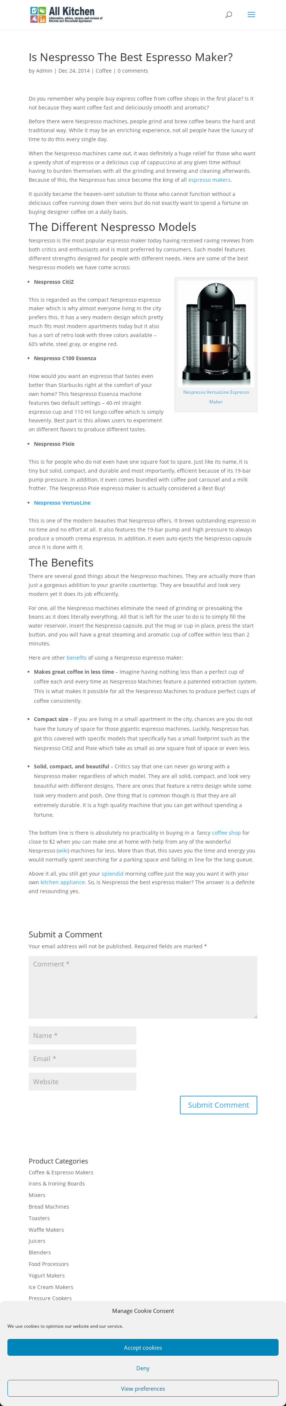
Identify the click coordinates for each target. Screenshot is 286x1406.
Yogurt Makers (47, 1275)
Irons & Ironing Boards (57, 1183)
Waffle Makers (46, 1229)
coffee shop (226, 832)
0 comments (133, 70)
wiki (63, 850)
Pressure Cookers (50, 1298)
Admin (44, 70)
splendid (113, 873)
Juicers (37, 1240)
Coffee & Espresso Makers (61, 1172)
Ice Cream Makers (51, 1287)
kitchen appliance (63, 882)
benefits (77, 657)
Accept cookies (143, 1347)
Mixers (37, 1195)
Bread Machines (49, 1206)
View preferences (143, 1388)
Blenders (40, 1252)
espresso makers (209, 179)
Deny (143, 1368)
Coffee (104, 70)
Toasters (39, 1218)
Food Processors (49, 1263)
